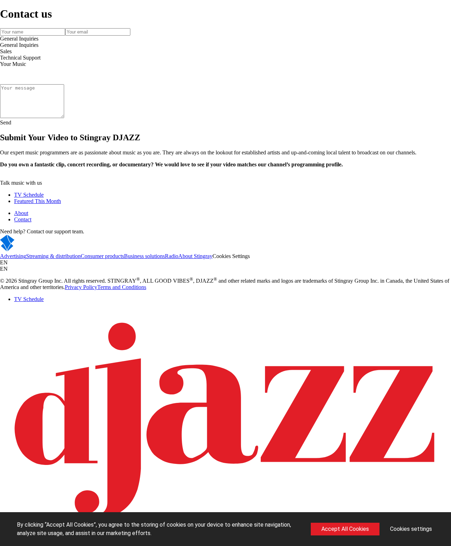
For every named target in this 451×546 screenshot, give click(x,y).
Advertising (13, 256)
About (21, 213)
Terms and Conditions (121, 287)
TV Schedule (29, 195)
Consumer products (102, 256)
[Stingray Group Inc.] (29, 250)
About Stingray (195, 256)
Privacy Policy (81, 287)
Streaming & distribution (53, 256)
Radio (171, 256)
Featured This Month (37, 201)
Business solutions (144, 256)
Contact (22, 219)
